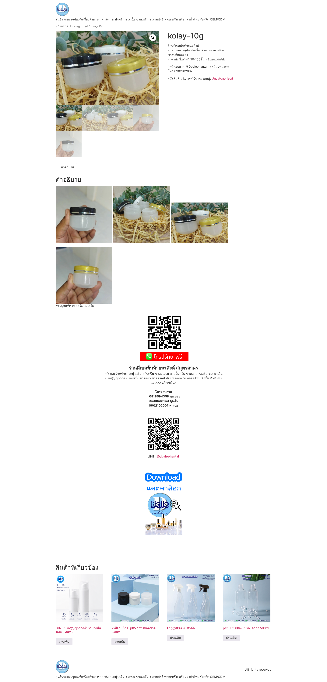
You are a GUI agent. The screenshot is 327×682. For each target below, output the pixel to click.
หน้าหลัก (61, 26)
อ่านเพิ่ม (64, 642)
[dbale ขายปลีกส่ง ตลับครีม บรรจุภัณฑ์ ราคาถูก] (163, 534)
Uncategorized (78, 26)
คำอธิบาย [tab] (67, 167)
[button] (152, 37)
